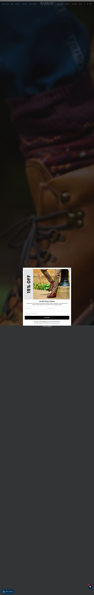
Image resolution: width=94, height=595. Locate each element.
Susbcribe (47, 317)
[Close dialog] (69, 269)
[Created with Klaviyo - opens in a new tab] (47, 326)
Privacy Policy (55, 322)
